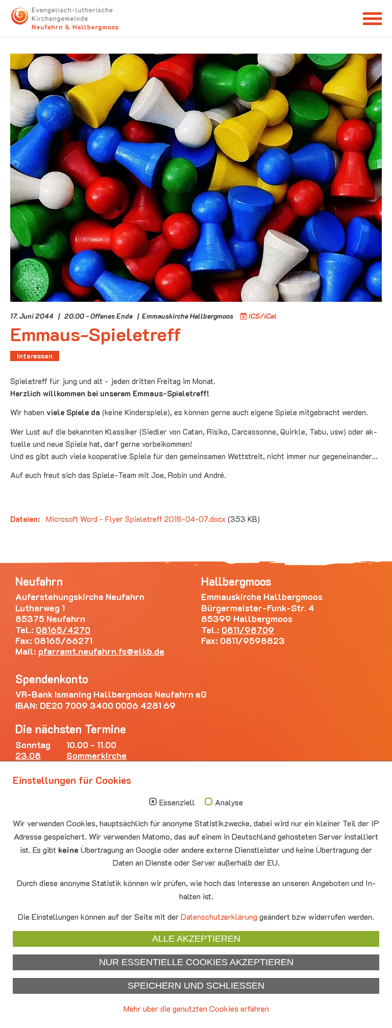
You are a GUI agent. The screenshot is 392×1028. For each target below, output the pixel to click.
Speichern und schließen (196, 986)
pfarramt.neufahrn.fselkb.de (101, 651)
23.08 (28, 755)
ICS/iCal (263, 316)
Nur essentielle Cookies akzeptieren (196, 962)
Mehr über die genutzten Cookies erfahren (196, 1008)
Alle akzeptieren (196, 939)
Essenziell (177, 802)
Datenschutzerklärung (219, 916)
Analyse (229, 802)
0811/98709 (248, 629)
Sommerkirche (96, 755)
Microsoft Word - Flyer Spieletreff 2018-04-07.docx (137, 519)
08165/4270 (63, 629)
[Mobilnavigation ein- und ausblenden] (372, 18)
